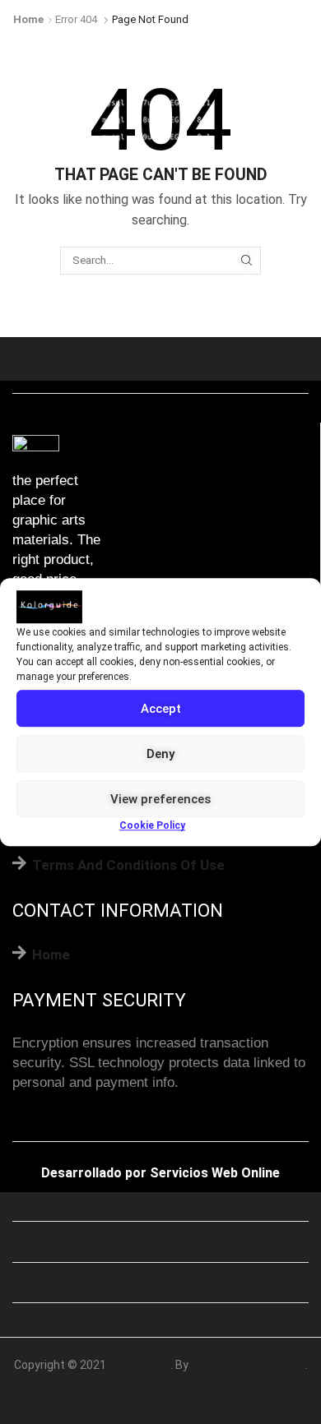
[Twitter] (301, 1400)
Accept (161, 708)
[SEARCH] (246, 261)
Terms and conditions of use (128, 865)
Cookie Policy (152, 825)
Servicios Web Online (215, 1173)
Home (28, 19)
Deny (160, 754)
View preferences (160, 799)
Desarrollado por (94, 1173)
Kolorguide (139, 1364)
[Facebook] (269, 1400)
